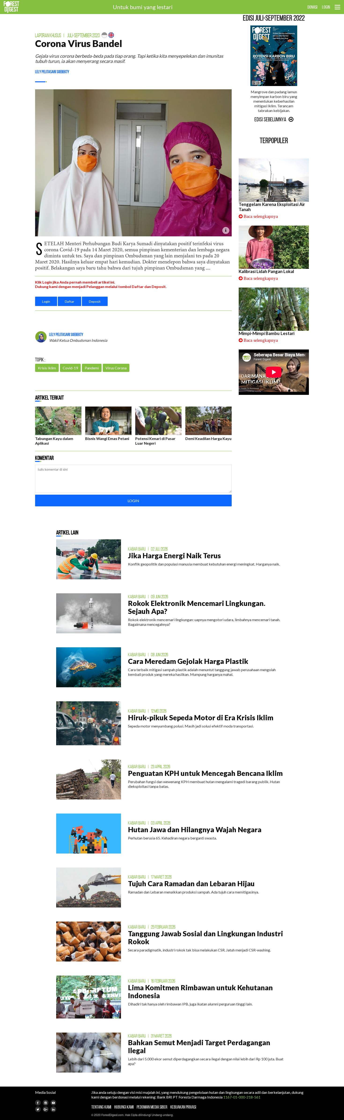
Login (46, 301)
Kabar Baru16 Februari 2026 (151, 980)
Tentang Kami (101, 1106)
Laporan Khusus (48, 35)
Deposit (95, 301)
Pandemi (92, 368)
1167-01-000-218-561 (241, 1097)
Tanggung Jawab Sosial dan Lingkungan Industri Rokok (205, 937)
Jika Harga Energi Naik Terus (174, 555)
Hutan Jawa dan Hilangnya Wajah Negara (194, 829)
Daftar (69, 301)
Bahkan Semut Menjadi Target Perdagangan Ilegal (199, 1046)
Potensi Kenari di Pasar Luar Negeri (155, 440)
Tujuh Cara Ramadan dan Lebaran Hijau (191, 883)
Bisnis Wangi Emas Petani (107, 438)
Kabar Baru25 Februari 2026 (152, 926)
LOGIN (326, 7)
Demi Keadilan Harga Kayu (208, 438)
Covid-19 (70, 368)
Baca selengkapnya (261, 216)
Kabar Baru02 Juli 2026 (148, 548)
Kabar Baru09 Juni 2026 (148, 596)
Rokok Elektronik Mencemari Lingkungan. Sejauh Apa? (196, 607)
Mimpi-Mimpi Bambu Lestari (266, 333)
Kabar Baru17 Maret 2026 (150, 876)
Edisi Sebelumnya (270, 119)
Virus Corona (116, 368)
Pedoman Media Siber (152, 1106)
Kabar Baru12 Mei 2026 (147, 710)
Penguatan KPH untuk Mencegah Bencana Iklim (205, 773)
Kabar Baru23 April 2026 (149, 766)
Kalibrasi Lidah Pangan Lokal (266, 271)
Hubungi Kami (124, 1106)
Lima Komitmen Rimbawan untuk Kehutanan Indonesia (200, 991)
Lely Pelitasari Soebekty (52, 71)
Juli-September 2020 (83, 35)
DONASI (312, 7)
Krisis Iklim (47, 368)
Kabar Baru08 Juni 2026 (148, 654)
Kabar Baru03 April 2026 (149, 822)
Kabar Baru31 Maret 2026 (150, 1035)
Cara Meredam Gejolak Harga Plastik (188, 661)
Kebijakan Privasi (183, 1106)
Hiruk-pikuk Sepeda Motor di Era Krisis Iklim (200, 717)
